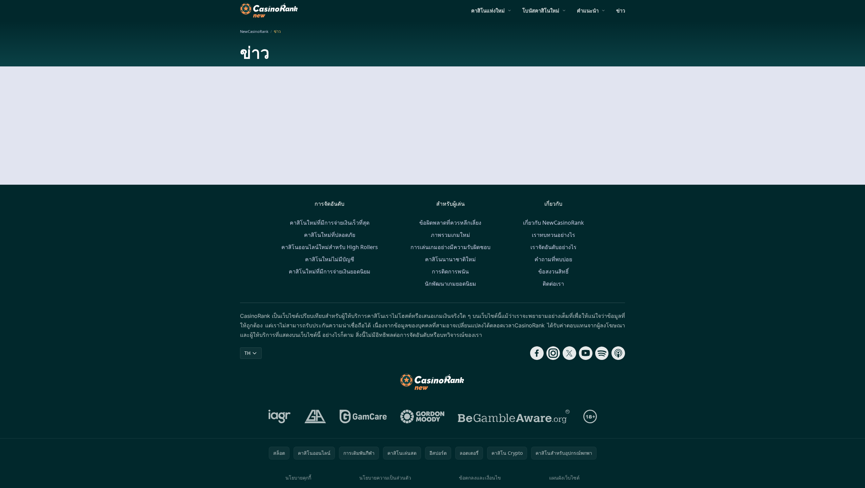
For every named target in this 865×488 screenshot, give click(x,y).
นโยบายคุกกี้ (298, 477)
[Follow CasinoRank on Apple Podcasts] (618, 353)
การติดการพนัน (450, 271)
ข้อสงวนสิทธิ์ (553, 271)
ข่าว (620, 10)
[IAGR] (279, 416)
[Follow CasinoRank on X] (569, 353)
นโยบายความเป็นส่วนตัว (385, 477)
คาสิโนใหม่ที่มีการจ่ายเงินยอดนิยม (329, 271)
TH (247, 353)
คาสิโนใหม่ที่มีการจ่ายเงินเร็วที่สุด (329, 222)
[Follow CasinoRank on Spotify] (602, 353)
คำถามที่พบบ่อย (553, 259)
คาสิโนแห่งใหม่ (488, 10)
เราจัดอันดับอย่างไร (553, 247)
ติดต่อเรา (553, 283)
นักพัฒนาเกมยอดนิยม (450, 283)
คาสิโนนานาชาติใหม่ (450, 259)
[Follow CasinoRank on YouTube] (585, 353)
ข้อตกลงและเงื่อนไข (480, 477)
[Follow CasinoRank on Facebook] (537, 353)
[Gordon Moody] (422, 416)
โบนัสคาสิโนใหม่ (540, 10)
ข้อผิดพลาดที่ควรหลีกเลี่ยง (450, 222)
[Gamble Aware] (514, 416)
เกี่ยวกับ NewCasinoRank (553, 222)
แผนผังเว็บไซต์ (564, 477)
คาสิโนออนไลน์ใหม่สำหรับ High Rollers (329, 247)
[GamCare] (363, 416)
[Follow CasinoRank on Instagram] (553, 353)
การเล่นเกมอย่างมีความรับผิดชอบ (450, 247)
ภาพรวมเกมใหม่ (450, 235)
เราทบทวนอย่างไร (553, 235)
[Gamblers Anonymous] (315, 416)
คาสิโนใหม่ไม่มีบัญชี (329, 259)
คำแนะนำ (588, 10)
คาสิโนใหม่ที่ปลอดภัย (329, 235)
